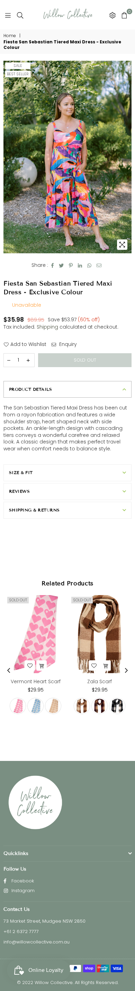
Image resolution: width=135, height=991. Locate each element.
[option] (67, 157)
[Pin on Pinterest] (71, 265)
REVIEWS (19, 491)
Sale (18, 65)
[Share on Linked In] (80, 265)
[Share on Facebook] (52, 265)
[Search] (20, 15)
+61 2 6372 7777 (21, 931)
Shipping (47, 326)
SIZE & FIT (21, 472)
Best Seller (18, 74)
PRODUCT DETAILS (30, 389)
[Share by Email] (99, 265)
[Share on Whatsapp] (89, 265)
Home (9, 36)
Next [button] (126, 671)
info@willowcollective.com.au (36, 942)
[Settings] (112, 15)
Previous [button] (8, 671)
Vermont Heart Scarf (36, 681)
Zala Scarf (99, 681)
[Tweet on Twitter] (61, 265)
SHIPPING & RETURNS (34, 510)
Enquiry (67, 344)
